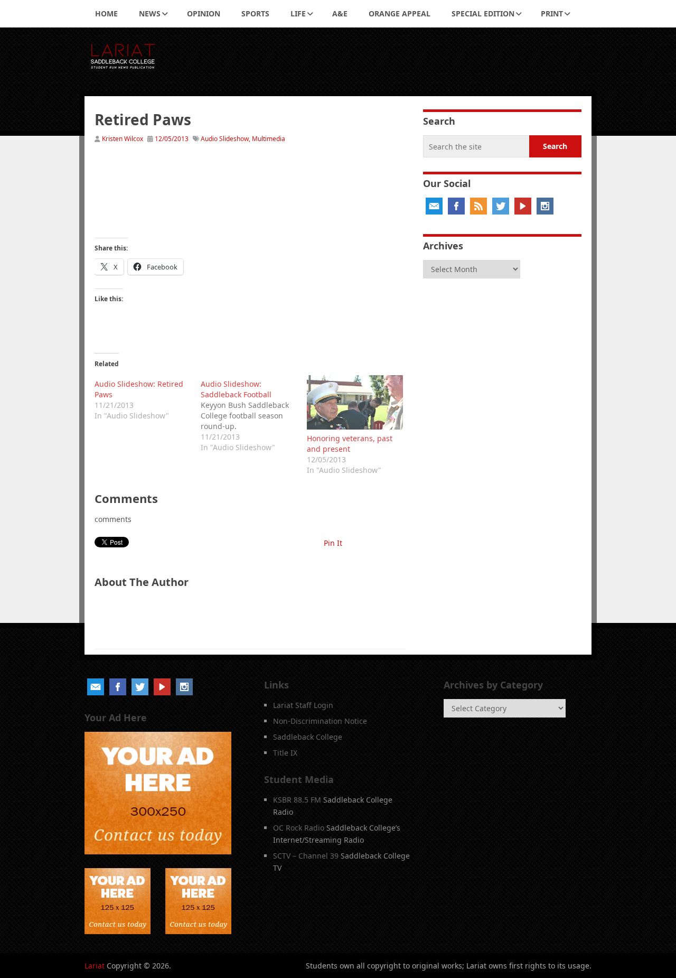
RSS (478, 206)
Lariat (94, 966)
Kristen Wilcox (122, 138)
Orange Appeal (399, 13)
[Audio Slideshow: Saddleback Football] (254, 414)
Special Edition (483, 13)
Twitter (500, 206)
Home (106, 13)
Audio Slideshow (225, 138)
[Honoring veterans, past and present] (354, 402)
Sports (255, 13)
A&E (340, 13)
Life (298, 13)
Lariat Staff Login (303, 705)
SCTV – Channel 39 (306, 856)
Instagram (545, 206)
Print (552, 13)
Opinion (203, 13)
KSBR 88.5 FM (297, 800)
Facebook (456, 206)
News (150, 13)
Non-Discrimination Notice (320, 721)
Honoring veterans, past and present (349, 443)
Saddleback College (307, 737)
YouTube (522, 206)
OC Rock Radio (298, 828)
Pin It (333, 543)
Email (434, 206)
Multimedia (268, 138)
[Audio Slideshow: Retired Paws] (148, 398)
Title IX (285, 753)
